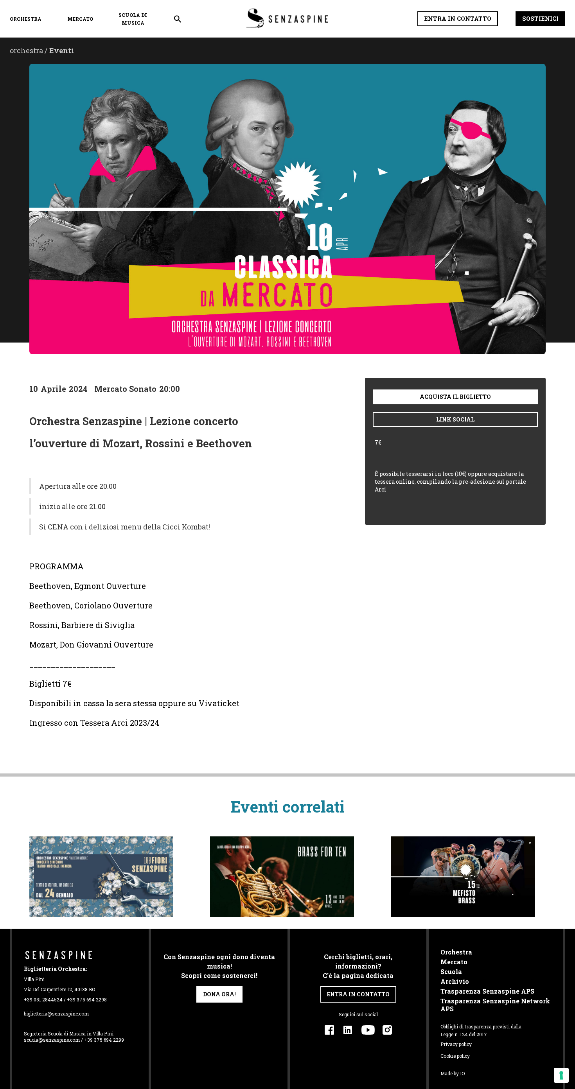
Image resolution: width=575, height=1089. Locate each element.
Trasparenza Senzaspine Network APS (495, 1005)
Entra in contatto (457, 18)
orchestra (25, 19)
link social (455, 419)
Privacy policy (456, 1044)
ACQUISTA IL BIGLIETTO (455, 396)
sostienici (540, 18)
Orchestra (456, 952)
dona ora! (219, 994)
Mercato (80, 19)
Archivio (454, 981)
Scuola (451, 972)
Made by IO (452, 1073)
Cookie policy (455, 1056)
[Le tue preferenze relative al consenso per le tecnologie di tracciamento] (561, 1075)
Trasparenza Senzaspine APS (487, 991)
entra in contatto (358, 994)
